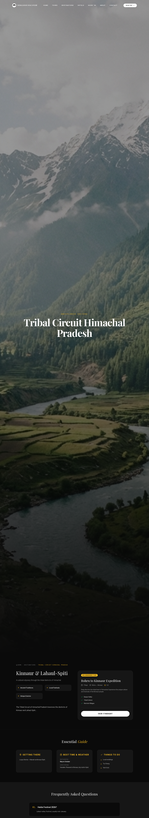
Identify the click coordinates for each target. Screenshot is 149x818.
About (103, 5)
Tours (55, 5)
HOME (20, 665)
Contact (113, 5)
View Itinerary (105, 714)
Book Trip (129, 5)
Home (45, 5)
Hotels (81, 5)
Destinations (68, 5)
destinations (30, 665)
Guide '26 (92, 5)
